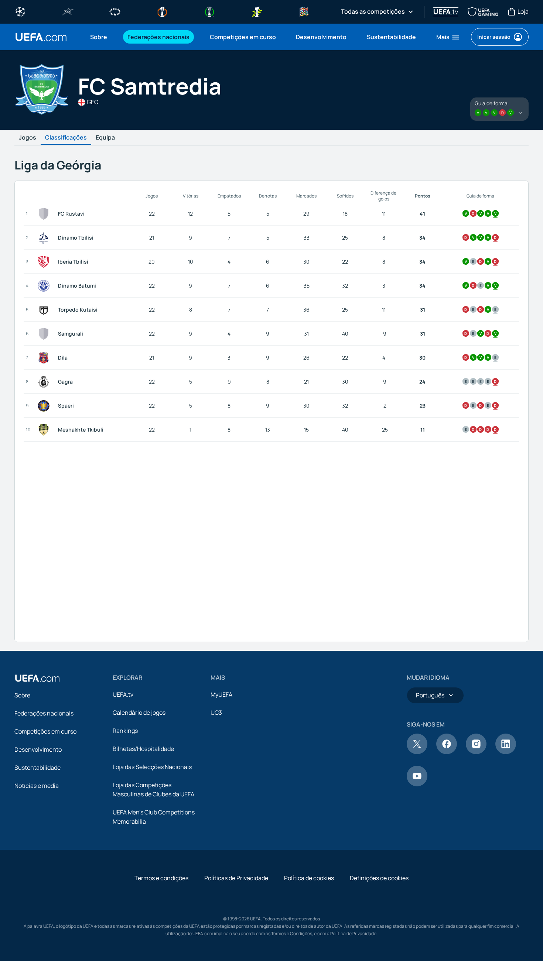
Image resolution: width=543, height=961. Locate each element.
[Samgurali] (45, 334)
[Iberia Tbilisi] (45, 262)
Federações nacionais (44, 713)
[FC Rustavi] (45, 214)
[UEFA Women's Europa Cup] (257, 11)
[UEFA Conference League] (209, 11)
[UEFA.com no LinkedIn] (505, 752)
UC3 (216, 712)
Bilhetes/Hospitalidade (143, 749)
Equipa (105, 137)
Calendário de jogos (139, 712)
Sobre (22, 695)
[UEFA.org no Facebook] (446, 752)
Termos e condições (161, 878)
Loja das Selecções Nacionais (152, 767)
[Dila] (45, 358)
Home (41, 37)
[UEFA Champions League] (20, 11)
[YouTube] (417, 784)
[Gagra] (45, 382)
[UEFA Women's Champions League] (115, 11)
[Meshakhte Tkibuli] (45, 430)
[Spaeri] (45, 406)
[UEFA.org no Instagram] (476, 752)
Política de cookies (309, 878)
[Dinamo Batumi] (45, 286)
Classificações (66, 137)
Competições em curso (45, 731)
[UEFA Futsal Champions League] (68, 11)
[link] (98, 37)
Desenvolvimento (38, 749)
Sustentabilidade (37, 767)
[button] (448, 37)
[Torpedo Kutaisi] (45, 310)
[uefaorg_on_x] (417, 752)
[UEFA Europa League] (162, 11)
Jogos (27, 137)
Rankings (125, 731)
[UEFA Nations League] (304, 11)
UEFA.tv (123, 694)
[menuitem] (99, 37)
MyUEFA (221, 694)
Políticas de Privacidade (236, 878)
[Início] (37, 678)
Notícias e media (36, 786)
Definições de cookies (379, 878)
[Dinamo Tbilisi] (45, 238)
